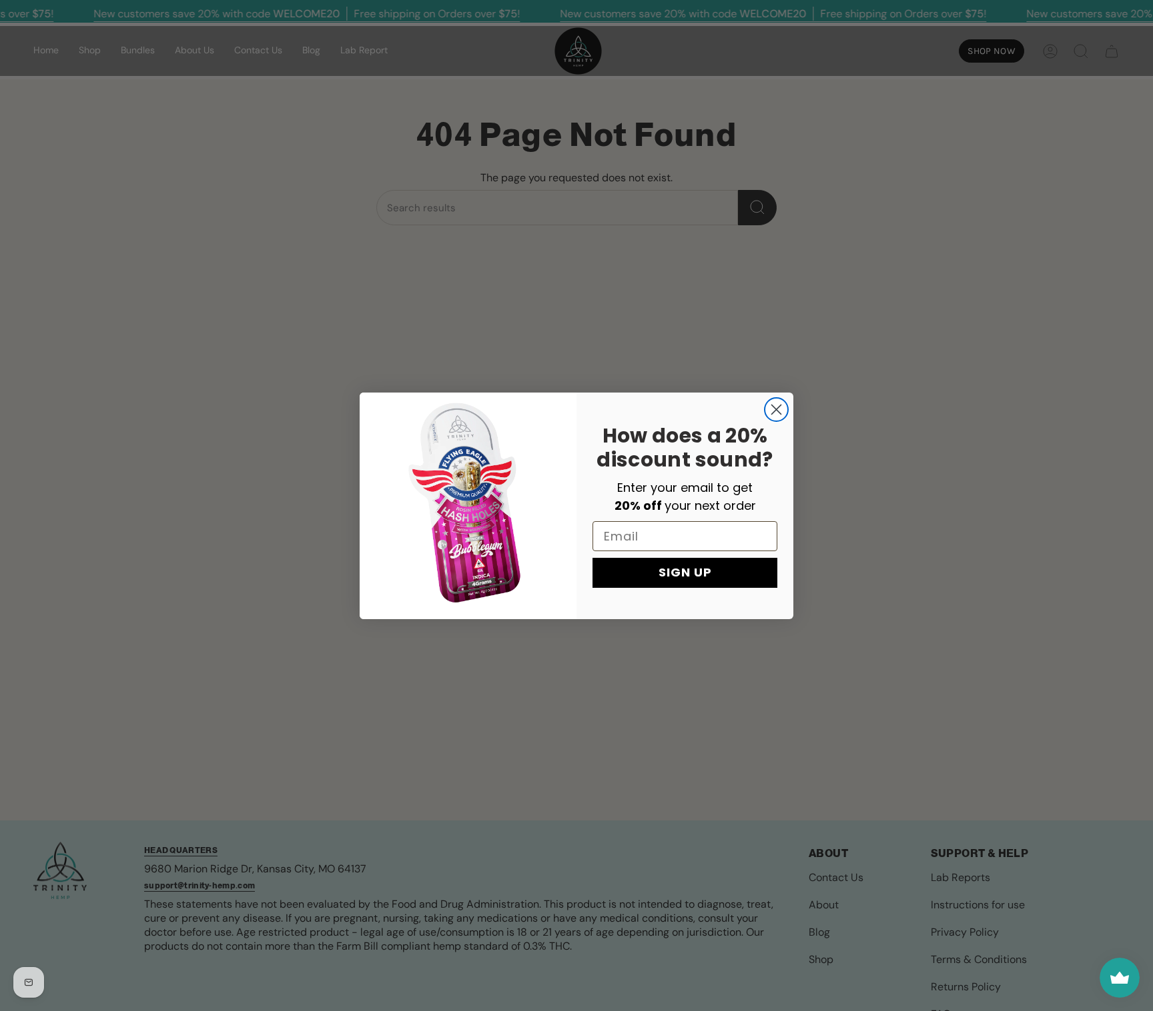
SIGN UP (685, 572)
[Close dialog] (776, 409)
